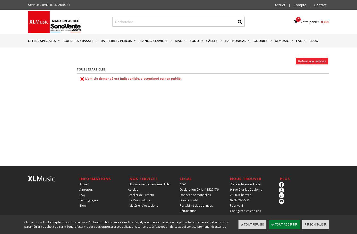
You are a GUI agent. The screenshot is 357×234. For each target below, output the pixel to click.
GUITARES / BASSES (78, 41)
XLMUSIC (282, 41)
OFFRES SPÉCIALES (42, 41)
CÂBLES (212, 41)
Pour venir (237, 205)
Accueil (84, 184)
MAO (178, 41)
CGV (183, 184)
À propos (86, 189)
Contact (320, 5)
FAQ (299, 41)
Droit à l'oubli (189, 200)
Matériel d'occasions (143, 205)
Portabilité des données (196, 205)
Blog (82, 205)
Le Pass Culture (139, 200)
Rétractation (188, 211)
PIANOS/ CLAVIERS (153, 41)
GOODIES (261, 41)
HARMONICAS (235, 41)
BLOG (314, 41)
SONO (194, 41)
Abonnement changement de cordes (149, 187)
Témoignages (88, 200)
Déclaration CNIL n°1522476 (199, 189)
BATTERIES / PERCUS (116, 41)
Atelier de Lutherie (142, 195)
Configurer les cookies (245, 211)
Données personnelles (195, 195)
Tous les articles (91, 69)
